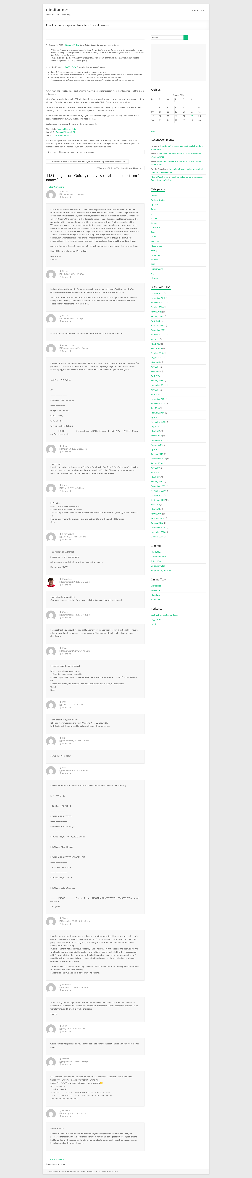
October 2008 (157, 536)
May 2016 (155, 371)
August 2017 (156, 357)
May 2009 (155, 509)
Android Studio (158, 200)
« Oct (153, 131)
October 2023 (157, 307)
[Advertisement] (178, 62)
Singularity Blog (158, 565)
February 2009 (157, 518)
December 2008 (158, 527)
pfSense (154, 259)
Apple (153, 209)
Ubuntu (154, 278)
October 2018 (157, 353)
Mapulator (156, 595)
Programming (88, 152)
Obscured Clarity (158, 556)
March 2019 (156, 348)
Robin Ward (156, 561)
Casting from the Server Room (164, 615)
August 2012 (156, 426)
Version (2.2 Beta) (68, 67)
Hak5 (153, 624)
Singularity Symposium (161, 570)
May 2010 (155, 477)
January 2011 (157, 454)
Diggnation (156, 619)
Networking (156, 255)
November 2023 (158, 302)
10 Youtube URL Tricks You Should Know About (118, 168)
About (195, 10)
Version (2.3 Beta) (72, 45)
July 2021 (155, 339)
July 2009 (155, 504)
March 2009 (156, 513)
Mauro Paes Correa (159, 177)
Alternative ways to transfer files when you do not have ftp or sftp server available (87, 161)
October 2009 (157, 495)
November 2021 (158, 334)
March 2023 (156, 311)
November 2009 (158, 490)
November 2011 (158, 440)
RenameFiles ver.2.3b (66, 129)
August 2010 (156, 463)
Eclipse (154, 218)
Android (154, 195)
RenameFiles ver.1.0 (63, 135)
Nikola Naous (157, 552)
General (154, 223)
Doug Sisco (67, 579)
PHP (153, 264)
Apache (154, 204)
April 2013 (155, 417)
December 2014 (158, 399)
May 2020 (155, 344)
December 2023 (158, 298)
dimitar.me (57, 9)
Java (153, 232)
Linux (153, 236)
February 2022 (157, 325)
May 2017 (155, 362)
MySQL (154, 250)
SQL (153, 273)
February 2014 (157, 412)
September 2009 (158, 500)
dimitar (53, 152)
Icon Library (156, 590)
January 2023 (157, 316)
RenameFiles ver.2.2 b (65, 132)
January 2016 (157, 380)
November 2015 (158, 385)
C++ (80, 152)
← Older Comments (55, 186)
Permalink (66, 197)
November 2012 (158, 422)
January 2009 (157, 523)
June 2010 (155, 472)
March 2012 (156, 435)
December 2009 (158, 486)
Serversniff (156, 599)
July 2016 (155, 366)
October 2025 (157, 293)
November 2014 (158, 403)
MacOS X (155, 241)
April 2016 (155, 376)
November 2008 (158, 532)
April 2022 (155, 321)
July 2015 (155, 389)
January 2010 (157, 481)
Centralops (156, 585)
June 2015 (155, 394)
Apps (203, 10)
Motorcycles (156, 246)
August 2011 (156, 445)
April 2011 (155, 449)
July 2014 (155, 408)
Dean (64, 648)
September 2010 (158, 458)
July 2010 (155, 467)
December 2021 (158, 330)
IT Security (155, 227)
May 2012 (155, 431)
